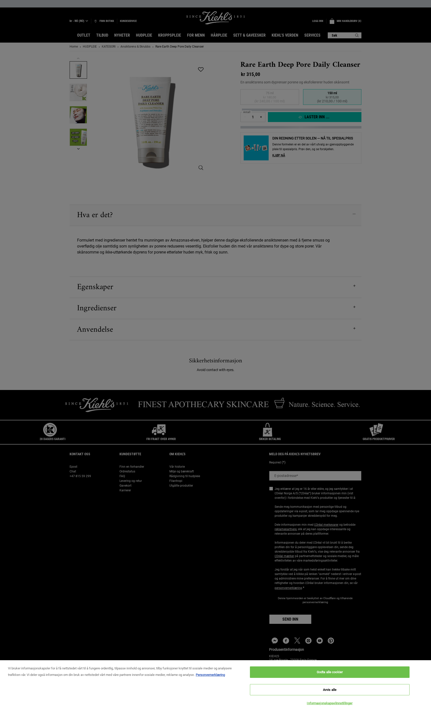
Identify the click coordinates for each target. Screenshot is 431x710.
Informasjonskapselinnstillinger (329, 703)
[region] (215, 685)
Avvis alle (329, 690)
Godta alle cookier (330, 672)
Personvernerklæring (210, 675)
